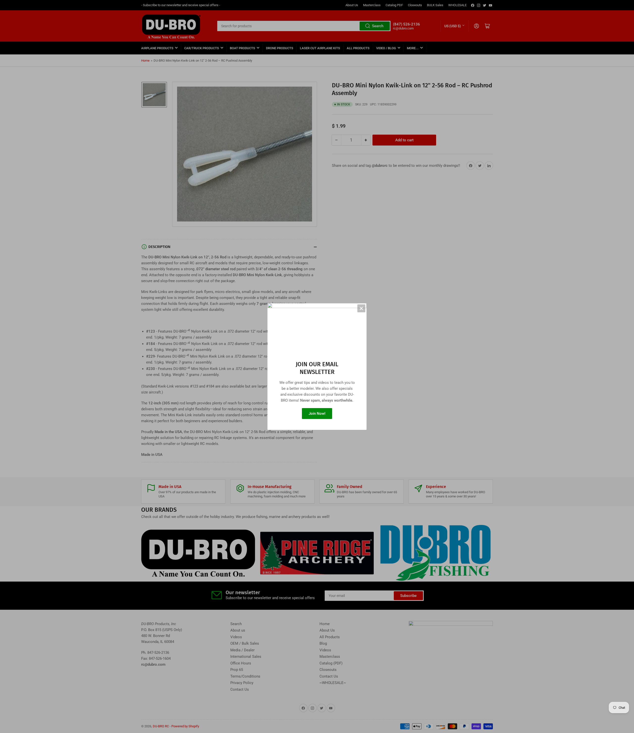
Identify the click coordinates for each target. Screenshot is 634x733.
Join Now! (317, 413)
